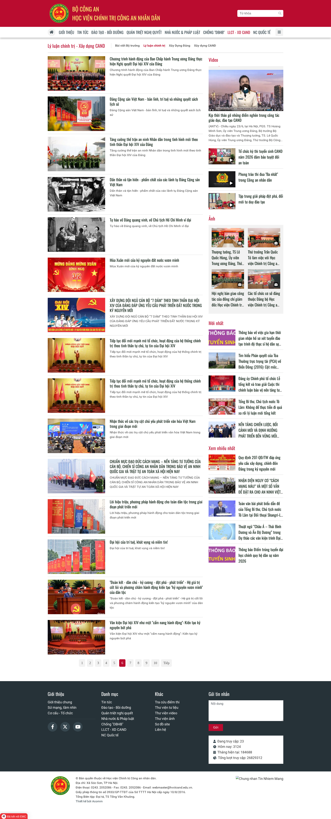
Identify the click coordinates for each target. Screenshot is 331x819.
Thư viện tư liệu (166, 707)
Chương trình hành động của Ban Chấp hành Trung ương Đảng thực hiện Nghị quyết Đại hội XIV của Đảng (156, 61)
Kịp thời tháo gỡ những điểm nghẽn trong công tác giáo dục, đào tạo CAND (244, 117)
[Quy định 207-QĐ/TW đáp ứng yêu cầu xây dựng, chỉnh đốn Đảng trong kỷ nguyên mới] (222, 462)
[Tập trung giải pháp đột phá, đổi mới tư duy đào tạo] (222, 201)
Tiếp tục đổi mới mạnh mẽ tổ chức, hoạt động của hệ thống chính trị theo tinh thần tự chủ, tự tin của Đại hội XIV (155, 343)
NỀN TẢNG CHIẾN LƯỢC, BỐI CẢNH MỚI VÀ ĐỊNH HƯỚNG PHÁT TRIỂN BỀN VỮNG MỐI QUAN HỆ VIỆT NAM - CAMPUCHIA (258, 435)
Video (213, 59)
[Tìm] (279, 13)
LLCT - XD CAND (113, 730)
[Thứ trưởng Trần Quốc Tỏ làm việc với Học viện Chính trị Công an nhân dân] (264, 237)
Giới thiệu (56, 693)
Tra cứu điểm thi (167, 702)
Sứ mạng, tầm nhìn (62, 707)
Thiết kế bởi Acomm (89, 801)
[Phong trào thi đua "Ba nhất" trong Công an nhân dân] (222, 179)
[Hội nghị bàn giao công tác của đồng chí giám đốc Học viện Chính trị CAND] (228, 279)
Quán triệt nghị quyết (117, 713)
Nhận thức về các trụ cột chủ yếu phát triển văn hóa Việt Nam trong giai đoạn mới (153, 423)
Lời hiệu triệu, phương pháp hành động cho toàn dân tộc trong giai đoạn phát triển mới (156, 504)
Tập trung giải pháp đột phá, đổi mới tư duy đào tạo (260, 199)
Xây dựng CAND (205, 45)
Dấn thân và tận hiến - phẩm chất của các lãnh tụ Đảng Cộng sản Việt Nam (155, 182)
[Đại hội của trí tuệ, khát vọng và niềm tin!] (76, 556)
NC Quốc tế (110, 735)
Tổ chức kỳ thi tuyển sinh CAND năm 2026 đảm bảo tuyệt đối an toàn (260, 156)
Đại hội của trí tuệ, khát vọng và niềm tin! (139, 542)
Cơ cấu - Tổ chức (60, 713)
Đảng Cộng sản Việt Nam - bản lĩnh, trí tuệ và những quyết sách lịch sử (154, 101)
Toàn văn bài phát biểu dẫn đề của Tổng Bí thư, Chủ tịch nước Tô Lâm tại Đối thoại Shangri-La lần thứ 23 (260, 512)
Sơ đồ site (162, 724)
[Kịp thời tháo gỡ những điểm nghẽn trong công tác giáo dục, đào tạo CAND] (246, 88)
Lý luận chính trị (154, 45)
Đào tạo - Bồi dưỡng (116, 707)
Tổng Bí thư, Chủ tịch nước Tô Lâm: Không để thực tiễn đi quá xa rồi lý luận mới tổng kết (260, 407)
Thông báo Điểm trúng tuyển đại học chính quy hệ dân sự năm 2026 (260, 555)
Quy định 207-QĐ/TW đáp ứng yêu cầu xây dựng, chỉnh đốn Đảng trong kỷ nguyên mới (259, 463)
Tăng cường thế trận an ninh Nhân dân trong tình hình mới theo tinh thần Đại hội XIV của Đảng (154, 141)
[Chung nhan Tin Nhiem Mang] (259, 779)
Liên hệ (160, 730)
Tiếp (166, 663)
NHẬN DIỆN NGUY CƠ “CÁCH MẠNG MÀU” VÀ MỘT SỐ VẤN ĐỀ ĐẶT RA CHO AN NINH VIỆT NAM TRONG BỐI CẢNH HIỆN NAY (259, 491)
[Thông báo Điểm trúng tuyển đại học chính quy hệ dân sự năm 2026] (222, 555)
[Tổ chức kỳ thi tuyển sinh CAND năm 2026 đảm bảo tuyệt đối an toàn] (222, 156)
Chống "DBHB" (112, 724)
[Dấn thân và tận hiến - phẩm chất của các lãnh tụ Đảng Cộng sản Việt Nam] (76, 194)
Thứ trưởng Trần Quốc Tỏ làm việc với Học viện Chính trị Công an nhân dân (263, 260)
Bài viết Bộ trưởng (127, 45)
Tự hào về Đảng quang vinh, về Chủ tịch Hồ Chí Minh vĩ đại (150, 220)
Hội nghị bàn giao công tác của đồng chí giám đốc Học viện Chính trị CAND (228, 301)
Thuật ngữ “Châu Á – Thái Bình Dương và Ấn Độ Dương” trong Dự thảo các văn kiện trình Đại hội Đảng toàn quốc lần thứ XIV (260, 535)
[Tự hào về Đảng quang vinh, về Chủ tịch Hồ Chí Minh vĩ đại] (76, 234)
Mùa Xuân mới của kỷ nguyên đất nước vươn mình (144, 260)
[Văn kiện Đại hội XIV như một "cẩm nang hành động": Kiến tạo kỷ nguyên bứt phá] (76, 637)
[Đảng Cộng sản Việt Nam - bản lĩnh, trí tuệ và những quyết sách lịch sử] (76, 113)
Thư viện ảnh (165, 719)
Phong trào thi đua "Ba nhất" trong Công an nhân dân (258, 177)
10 (155, 663)
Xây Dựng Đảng (179, 45)
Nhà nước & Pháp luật (117, 719)
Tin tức (106, 702)
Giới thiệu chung (60, 702)
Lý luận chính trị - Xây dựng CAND (76, 45)
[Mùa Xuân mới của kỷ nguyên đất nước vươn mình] (76, 275)
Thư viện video (166, 713)
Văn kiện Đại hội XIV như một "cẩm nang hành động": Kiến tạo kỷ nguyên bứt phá (155, 625)
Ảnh (212, 218)
